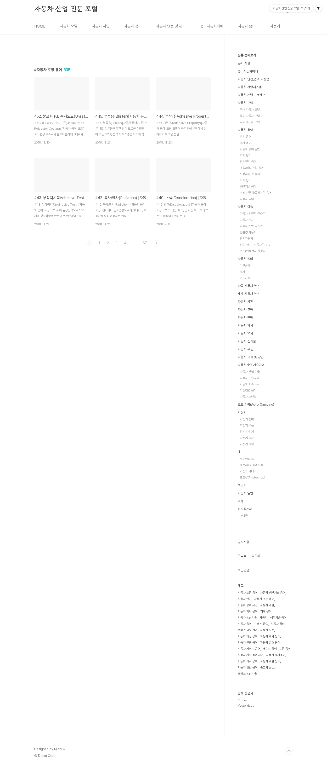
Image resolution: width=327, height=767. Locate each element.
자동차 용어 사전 (248, 605)
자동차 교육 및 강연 (251, 357)
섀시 (242, 272)
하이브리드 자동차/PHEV (255, 245)
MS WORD (247, 459)
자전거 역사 (247, 438)
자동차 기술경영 (249, 378)
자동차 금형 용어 (270, 642)
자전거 (275, 26)
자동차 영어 (247, 199)
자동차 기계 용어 (248, 661)
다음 (156, 243)
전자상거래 (245, 509)
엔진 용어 (245, 136)
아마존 (244, 516)
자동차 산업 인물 (250, 372)
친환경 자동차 (248, 232)
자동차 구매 (245, 309)
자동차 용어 (247, 26)
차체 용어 (245, 155)
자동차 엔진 (245, 599)
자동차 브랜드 (248, 396)
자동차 (263, 617)
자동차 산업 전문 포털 (66, 9)
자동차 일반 (245, 493)
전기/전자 (245, 278)
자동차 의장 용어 (248, 636)
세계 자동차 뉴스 (249, 294)
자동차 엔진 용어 (248, 642)
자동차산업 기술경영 (251, 365)
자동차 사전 (267, 630)
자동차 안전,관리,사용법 (253, 79)
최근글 (242, 555)
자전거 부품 (247, 425)
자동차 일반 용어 (248, 667)
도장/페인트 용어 (250, 174)
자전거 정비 (247, 419)
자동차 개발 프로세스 (251, 95)
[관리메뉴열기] (318, 8)
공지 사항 (244, 63)
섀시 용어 (245, 143)
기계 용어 (245, 180)
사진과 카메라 (248, 471)
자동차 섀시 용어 (270, 636)
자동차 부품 (245, 349)
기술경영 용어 (248, 390)
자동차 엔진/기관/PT (252, 213)
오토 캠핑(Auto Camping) (256, 404)
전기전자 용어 (248, 161)
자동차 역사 (245, 333)
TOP (289, 751)
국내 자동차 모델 (250, 109)
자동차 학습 (245, 207)
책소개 (242, 485)
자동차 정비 (133, 26)
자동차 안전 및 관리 (171, 26)
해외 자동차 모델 (250, 116)
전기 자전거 (247, 431)
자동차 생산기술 (247, 617)
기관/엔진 (245, 265)
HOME (39, 26)
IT (239, 452)
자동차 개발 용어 (270, 661)
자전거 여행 (247, 444)
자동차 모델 (69, 26)
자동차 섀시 (247, 220)
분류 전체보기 (247, 55)
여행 (240, 501)
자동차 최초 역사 (250, 384)
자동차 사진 (245, 302)
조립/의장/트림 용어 (252, 168)
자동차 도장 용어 (248, 592)
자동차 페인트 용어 (249, 649)
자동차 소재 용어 (264, 599)
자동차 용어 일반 (250, 149)
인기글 (255, 555)
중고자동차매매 (212, 26)
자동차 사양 (101, 26)
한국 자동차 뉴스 (249, 286)
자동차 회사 (245, 325)
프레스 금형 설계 (248, 630)
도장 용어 (285, 649)
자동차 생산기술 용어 (272, 592)
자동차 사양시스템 (250, 87)
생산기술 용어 (248, 186)
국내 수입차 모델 (250, 122)
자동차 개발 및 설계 (251, 226)
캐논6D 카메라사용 (251, 465)
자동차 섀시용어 (275, 655)
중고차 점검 (267, 667)
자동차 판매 (245, 317)
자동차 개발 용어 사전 (251, 655)
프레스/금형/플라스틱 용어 (255, 193)
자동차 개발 (267, 605)
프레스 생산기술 (247, 673)
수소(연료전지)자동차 (252, 251)
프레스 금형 (261, 624)
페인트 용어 (270, 649)
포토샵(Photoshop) (252, 477)
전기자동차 (246, 238)
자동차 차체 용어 (248, 611)
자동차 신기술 (247, 341)
